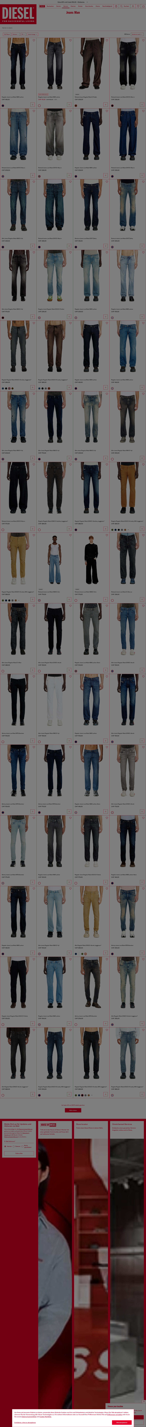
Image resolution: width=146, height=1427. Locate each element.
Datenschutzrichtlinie (29, 1417)
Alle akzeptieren (121, 1422)
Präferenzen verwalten (114, 1414)
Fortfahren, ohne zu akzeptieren (25, 1422)
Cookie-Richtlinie (45, 1417)
